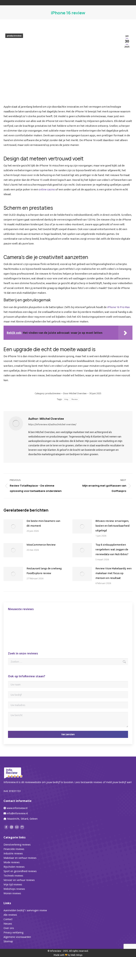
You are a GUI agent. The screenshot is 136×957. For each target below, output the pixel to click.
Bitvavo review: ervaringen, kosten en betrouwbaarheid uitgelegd (112, 525)
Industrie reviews (13, 853)
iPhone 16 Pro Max (118, 307)
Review (75, 399)
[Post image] (13, 526)
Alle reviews (10, 914)
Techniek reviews (13, 875)
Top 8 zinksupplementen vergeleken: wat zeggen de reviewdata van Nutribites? (111, 549)
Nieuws (8, 923)
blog (66, 399)
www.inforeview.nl (17, 808)
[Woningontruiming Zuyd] (15, 635)
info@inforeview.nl (17, 813)
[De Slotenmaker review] (69, 622)
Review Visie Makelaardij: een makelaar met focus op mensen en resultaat (113, 573)
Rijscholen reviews (14, 866)
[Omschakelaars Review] (42, 622)
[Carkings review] (96, 622)
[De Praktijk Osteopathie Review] (15, 622)
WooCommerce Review (41, 544)
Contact (8, 919)
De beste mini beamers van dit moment (43, 523)
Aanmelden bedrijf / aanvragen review (25, 910)
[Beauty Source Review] (83, 622)
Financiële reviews (14, 849)
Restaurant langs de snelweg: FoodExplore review (44, 571)
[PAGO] (110, 622)
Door (75, 393)
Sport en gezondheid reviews (20, 871)
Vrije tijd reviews (13, 884)
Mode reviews (12, 862)
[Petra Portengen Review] (56, 622)
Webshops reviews (14, 889)
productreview (14, 36)
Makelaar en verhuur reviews (20, 858)
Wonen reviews (12, 893)
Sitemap (8, 941)
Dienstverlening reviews (17, 844)
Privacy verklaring (13, 932)
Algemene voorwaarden (17, 937)
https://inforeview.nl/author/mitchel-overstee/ (52, 424)
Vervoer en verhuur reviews (19, 880)
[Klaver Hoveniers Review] (28, 622)
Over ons (9, 928)
